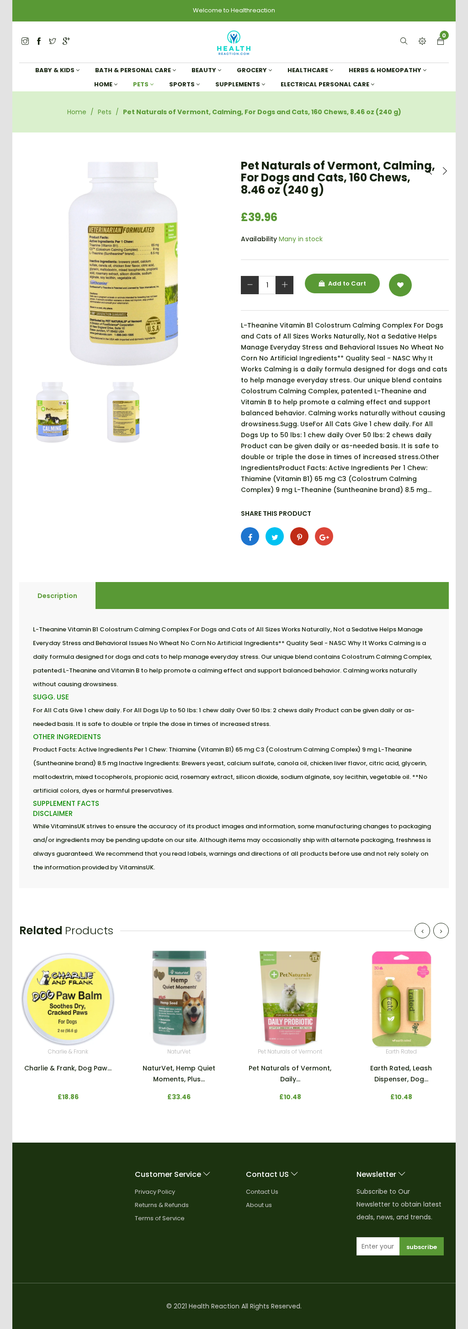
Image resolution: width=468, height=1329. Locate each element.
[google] (66, 42)
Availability (259, 239)
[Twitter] (25, 42)
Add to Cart (346, 283)
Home (76, 111)
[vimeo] (299, 536)
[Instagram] (52, 42)
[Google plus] (324, 536)
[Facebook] (39, 42)
